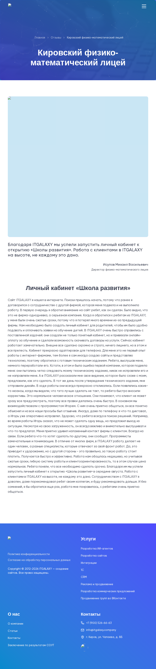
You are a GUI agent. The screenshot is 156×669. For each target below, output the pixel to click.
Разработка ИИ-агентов (97, 548)
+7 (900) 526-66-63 (99, 623)
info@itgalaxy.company (101, 630)
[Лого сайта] (22, 6)
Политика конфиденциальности (29, 554)
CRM (84, 577)
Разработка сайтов (94, 555)
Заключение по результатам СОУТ (31, 645)
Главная (40, 37)
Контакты (14, 638)
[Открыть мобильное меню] (144, 6)
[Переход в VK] (84, 647)
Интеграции (89, 563)
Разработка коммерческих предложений (108, 591)
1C (82, 570)
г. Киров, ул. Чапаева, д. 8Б (104, 637)
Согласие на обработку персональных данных (39, 560)
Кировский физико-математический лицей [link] (95, 37)
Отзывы (56, 37)
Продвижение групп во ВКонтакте (103, 598)
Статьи (13, 631)
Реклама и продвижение (97, 584)
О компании (15, 623)
